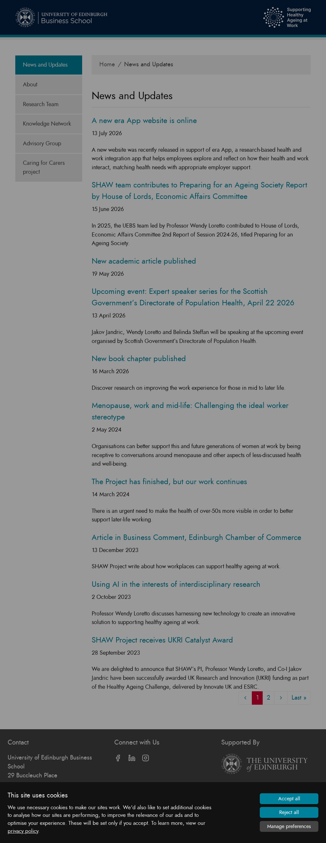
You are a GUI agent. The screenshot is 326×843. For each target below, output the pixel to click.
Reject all (289, 812)
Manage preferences (289, 826)
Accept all (289, 798)
